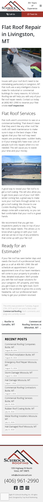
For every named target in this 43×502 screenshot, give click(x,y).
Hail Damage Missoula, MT (17, 380)
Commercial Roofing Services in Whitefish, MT (31, 324)
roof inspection (16, 105)
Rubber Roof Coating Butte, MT (19, 408)
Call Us (11, 14)
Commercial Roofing (12, 311)
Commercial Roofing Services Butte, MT (18, 400)
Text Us (33, 14)
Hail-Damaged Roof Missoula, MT (21, 426)
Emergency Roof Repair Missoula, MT (21, 364)
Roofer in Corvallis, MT (8, 323)
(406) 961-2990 (21, 480)
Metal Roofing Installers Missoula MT (21, 418)
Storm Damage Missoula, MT (18, 372)
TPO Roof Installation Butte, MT (20, 354)
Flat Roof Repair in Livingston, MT (21, 34)
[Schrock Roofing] (13, 6)
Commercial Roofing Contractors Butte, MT (20, 389)
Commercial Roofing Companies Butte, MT (20, 346)
